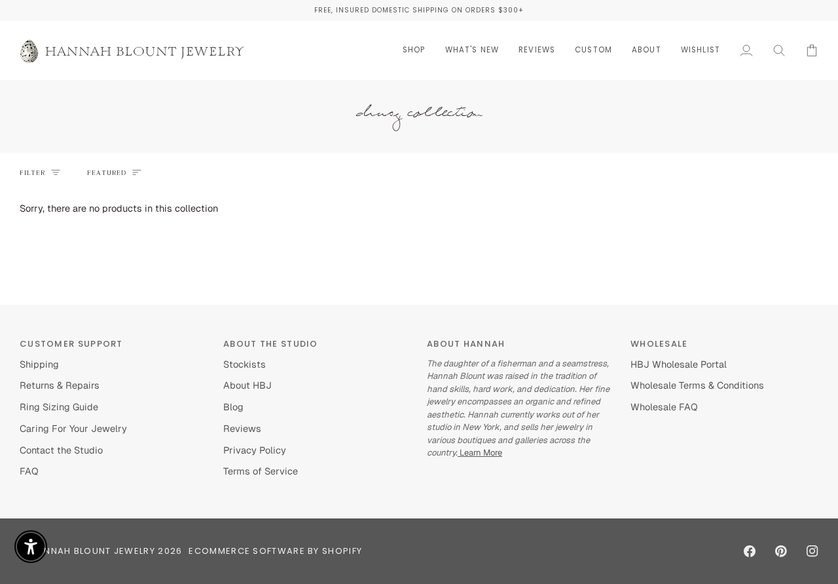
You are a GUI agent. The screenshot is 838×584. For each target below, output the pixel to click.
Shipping (39, 364)
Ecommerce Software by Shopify (275, 551)
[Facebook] (750, 551)
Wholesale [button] (659, 344)
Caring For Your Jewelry (73, 428)
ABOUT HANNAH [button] (466, 344)
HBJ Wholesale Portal (678, 364)
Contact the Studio (61, 450)
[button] (414, 50)
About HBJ (247, 385)
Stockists (244, 364)
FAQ (29, 471)
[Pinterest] (781, 551)
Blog (233, 406)
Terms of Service (260, 471)
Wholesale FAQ (664, 406)
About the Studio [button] (270, 344)
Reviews (242, 428)
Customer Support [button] (71, 344)
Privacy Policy (254, 450)
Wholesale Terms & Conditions (697, 385)
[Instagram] (812, 551)
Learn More (480, 452)
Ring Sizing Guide (59, 406)
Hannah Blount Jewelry (93, 551)
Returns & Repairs (60, 385)
